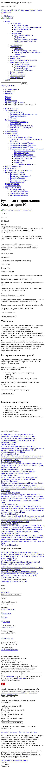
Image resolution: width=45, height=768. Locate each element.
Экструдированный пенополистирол (28, 27)
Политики (21, 678)
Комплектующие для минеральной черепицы (26, 149)
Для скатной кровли (21, 68)
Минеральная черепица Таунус (21, 147)
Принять (4, 762)
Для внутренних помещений (24, 66)
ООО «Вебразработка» (9, 650)
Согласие (11, 676)
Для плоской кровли (21, 64)
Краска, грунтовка (16, 72)
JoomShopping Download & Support (14, 581)
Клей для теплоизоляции (19, 191)
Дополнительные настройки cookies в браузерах (19, 732)
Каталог (8, 21)
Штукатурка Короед (17, 189)
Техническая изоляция (22, 29)
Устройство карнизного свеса (25, 157)
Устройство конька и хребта (24, 151)
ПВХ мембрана (19, 37)
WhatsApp (7, 10)
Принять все (6, 722)
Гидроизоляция (15, 33)
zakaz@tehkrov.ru (33, 10)
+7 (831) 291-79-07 (8, 86)
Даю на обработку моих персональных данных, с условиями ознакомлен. (20, 677)
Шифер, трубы (15, 58)
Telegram (23, 10)
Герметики (18, 43)
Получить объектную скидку (11, 227)
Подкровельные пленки (23, 158)
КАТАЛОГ (5, 592)
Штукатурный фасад (17, 182)
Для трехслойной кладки (23, 70)
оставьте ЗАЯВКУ (8, 393)
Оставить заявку (13, 680)
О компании (9, 91)
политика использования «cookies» (14, 693)
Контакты (9, 93)
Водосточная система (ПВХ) (24, 164)
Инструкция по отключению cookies (14, 760)
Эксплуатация (19, 160)
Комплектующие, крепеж (19, 62)
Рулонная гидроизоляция (23, 35)
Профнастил (18, 49)
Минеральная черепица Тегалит (21, 143)
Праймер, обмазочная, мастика (25, 39)
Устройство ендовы (21, 153)
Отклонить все (17, 722)
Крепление (18, 162)
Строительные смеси (17, 76)
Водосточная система (18, 56)
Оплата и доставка (12, 89)
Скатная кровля (15, 47)
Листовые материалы (18, 74)
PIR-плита (18, 31)
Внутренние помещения (19, 195)
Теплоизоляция (15, 23)
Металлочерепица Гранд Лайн (25, 51)
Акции (7, 80)
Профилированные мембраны (25, 41)
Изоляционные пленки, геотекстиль (23, 60)
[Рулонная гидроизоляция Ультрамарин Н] (17, 210)
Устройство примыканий (23, 155)
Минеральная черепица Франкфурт (23, 145)
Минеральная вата (21, 25)
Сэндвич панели (16, 45)
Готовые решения (16, 78)
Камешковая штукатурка (19, 193)
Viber (15, 10)
